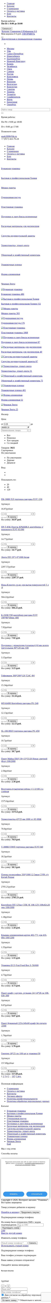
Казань (10, 64)
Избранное (29, 31)
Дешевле (11, 463)
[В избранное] (5, 517)
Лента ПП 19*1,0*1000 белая (15, 557)
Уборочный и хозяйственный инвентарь (26, 1134)
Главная (10, 3)
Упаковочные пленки (17, 1136)
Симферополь (13, 97)
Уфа (9, 51)
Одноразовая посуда (16, 1118)
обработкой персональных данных (25, 1165)
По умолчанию (14, 457)
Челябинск (12, 66)
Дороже (10, 460)
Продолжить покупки (30, 1212)
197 (13, 1076)
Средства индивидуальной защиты (24, 1128)
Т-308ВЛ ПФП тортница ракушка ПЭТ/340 (22, 847)
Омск (9, 69)
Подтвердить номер (10, 1228)
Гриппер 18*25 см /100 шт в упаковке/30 (20, 1053)
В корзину (12, 517)
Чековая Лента (14, 1141)
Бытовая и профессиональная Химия (24, 1113)
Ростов (10, 74)
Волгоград (12, 84)
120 (8, 489)
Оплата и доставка (16, 11)
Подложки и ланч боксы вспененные (25, 1123)
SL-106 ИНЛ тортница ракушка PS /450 (20, 731)
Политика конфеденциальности (22, 1099)
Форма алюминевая (16, 1139)
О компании (13, 8)
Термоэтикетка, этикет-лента (21, 1131)
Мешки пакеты (14, 1116)
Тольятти (11, 94)
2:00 (3, 1230)
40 (8, 487)
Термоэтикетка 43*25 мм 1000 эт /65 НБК (21, 819)
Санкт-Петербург (15, 53)
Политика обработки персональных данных (28, 1101)
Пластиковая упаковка (17, 1121)
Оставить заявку (9, 1300)
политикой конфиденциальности (34, 1163)
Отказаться (36, 1194)
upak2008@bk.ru (9, 136)
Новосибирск (13, 56)
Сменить (32, 1243)
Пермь (10, 79)
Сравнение (16, 31)
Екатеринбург (13, 59)
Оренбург (11, 104)
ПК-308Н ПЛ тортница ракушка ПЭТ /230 (21, 499)
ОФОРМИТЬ (28, 34)
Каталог (11, 6)
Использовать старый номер (14, 1245)
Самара (10, 71)
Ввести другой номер (11, 1233)
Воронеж (11, 81)
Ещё (9, 1144)
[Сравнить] (2, 517)
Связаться (6, 29)
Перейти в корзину (10, 1212)
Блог (9, 13)
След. (18, 1076)
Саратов (11, 89)
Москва (10, 48)
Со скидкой (12, 443)
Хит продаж (13, 440)
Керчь (9, 99)
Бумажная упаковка (16, 1111)
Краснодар (12, 87)
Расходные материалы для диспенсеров (26, 1126)
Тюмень (10, 92)
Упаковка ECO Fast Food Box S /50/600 (20, 965)
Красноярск (12, 76)
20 (8, 484)
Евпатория (12, 102)
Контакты (11, 16)
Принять (14, 1194)
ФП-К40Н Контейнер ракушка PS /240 (19, 703)
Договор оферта (14, 1096)
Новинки (11, 438)
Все (8, 435)
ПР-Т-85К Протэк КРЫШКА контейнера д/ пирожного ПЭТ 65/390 (22, 528)
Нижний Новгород (16, 61)
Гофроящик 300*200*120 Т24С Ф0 (18, 675)
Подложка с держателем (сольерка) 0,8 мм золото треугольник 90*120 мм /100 (25, 646)
